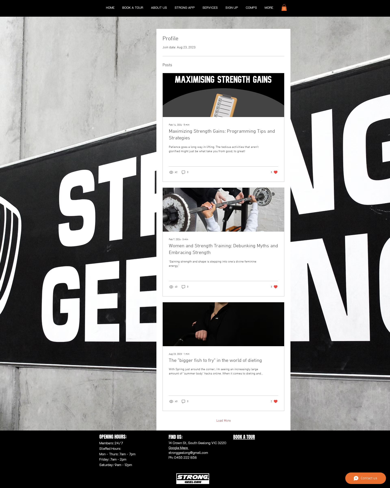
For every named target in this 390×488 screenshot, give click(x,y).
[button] (210, 7)
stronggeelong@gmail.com (188, 452)
